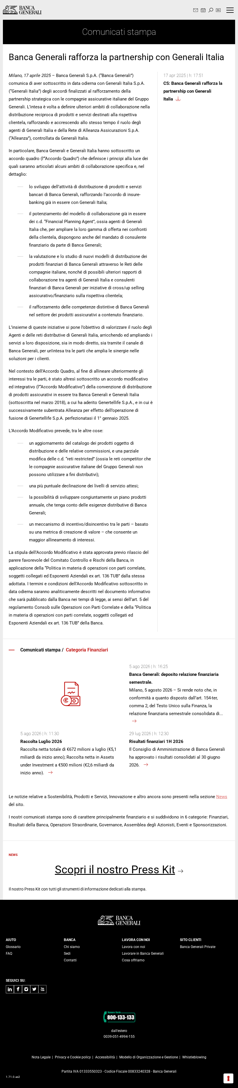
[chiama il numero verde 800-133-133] (119, 1017)
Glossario (13, 947)
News (221, 796)
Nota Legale (41, 1057)
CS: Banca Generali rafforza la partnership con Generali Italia (192, 91)
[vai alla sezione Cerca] (210, 10)
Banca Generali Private (197, 947)
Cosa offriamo (133, 960)
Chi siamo (72, 947)
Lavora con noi (133, 947)
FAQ (9, 953)
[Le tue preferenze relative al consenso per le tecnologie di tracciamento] (228, 1078)
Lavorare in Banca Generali (143, 953)
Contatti (70, 960)
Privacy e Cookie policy (73, 1057)
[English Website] (218, 10)
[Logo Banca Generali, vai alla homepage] (22, 10)
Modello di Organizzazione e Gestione (148, 1057)
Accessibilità (105, 1057)
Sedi (67, 953)
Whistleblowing (194, 1057)
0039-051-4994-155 (119, 1037)
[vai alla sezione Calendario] (203, 10)
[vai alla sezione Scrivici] (195, 10)
